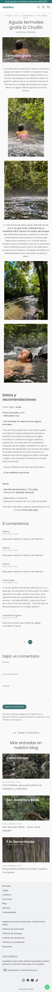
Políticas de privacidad (13, 929)
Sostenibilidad (9, 912)
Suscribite (10, 956)
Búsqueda (7, 946)
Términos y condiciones (13, 942)
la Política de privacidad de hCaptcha (27, 717)
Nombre (5, 662)
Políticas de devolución (13, 938)
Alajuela (9, 16)
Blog (4, 903)
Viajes (5, 890)
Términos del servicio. (12, 720)
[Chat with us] (47, 987)
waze (18, 407)
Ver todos (7, 899)
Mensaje (5, 686)
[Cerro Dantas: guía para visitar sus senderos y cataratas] (26, 766)
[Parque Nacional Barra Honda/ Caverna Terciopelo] (26, 849)
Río (16, 16)
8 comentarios (27, 16)
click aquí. (33, 510)
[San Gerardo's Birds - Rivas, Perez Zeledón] (26, 807)
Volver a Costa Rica (28, 732)
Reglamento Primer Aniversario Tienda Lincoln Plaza (23, 923)
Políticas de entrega (12, 933)
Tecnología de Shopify (26, 989)
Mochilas (6, 886)
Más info (6, 908)
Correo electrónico (10, 674)
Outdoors (6, 894)
